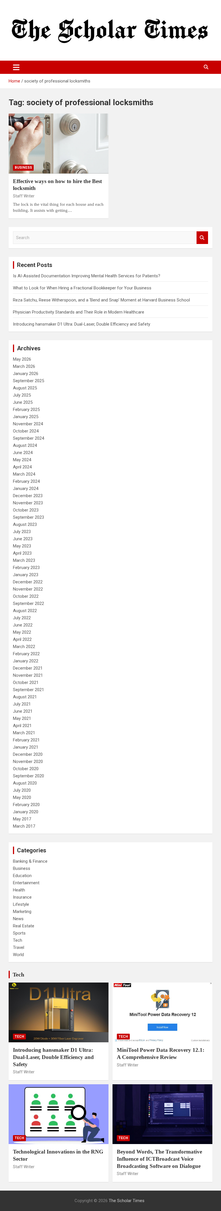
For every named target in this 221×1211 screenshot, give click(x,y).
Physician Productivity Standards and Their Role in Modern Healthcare (78, 312)
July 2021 (22, 704)
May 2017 (22, 819)
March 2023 (24, 560)
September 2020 (28, 775)
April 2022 (22, 639)
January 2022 (25, 661)
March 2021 (24, 732)
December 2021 (28, 668)
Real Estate (23, 926)
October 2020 (26, 768)
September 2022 (28, 603)
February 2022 (26, 653)
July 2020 (22, 790)
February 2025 (26, 409)
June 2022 (23, 625)
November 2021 (28, 675)
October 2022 (26, 596)
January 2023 (25, 574)
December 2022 (28, 582)
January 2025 (25, 416)
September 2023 (28, 517)
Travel (18, 947)
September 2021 (28, 689)
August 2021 (25, 696)
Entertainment (26, 882)
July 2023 (22, 531)
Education (22, 875)
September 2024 (28, 438)
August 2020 (25, 783)
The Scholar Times (126, 1200)
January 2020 (25, 811)
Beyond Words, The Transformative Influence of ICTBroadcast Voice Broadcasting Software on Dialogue (159, 1159)
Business (23, 168)
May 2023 (22, 546)
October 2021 (26, 682)
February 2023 (26, 567)
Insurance (22, 897)
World (18, 954)
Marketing (22, 911)
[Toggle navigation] (16, 67)
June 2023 (23, 538)
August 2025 (25, 388)
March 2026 (24, 366)
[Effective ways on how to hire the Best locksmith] (58, 144)
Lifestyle (21, 904)
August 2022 (25, 610)
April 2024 (22, 467)
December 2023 (28, 495)
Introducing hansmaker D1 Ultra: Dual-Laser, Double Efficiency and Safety (81, 324)
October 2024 (26, 431)
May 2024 (22, 459)
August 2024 (25, 445)
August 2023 (25, 524)
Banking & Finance (30, 861)
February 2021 (26, 740)
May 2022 (22, 632)
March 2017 (24, 826)
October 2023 (26, 510)
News (18, 918)
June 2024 (23, 452)
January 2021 (25, 747)
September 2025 (28, 380)
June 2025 (23, 402)
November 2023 (28, 502)
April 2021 (22, 725)
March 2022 (24, 646)
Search (202, 237)
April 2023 (22, 553)
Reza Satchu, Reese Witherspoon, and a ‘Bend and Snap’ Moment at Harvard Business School (101, 300)
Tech (17, 940)
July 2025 (22, 395)
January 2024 (25, 488)
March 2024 (24, 474)
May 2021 (22, 718)
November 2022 (28, 589)
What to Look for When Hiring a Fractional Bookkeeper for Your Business (82, 288)
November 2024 (28, 423)
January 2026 (25, 373)
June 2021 (23, 711)
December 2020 (28, 754)
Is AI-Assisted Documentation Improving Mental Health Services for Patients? (87, 275)
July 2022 (22, 617)
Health (19, 890)
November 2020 (28, 761)
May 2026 (22, 359)
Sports (19, 933)
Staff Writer (24, 196)
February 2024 (26, 481)
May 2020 (22, 797)
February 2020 (26, 804)
